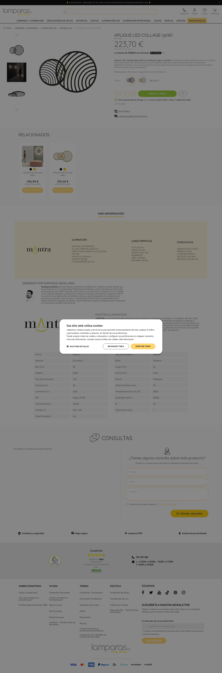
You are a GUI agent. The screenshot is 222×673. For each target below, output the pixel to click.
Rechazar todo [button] (116, 346)
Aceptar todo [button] (143, 346)
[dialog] (111, 336)
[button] (78, 346)
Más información (126, 339)
